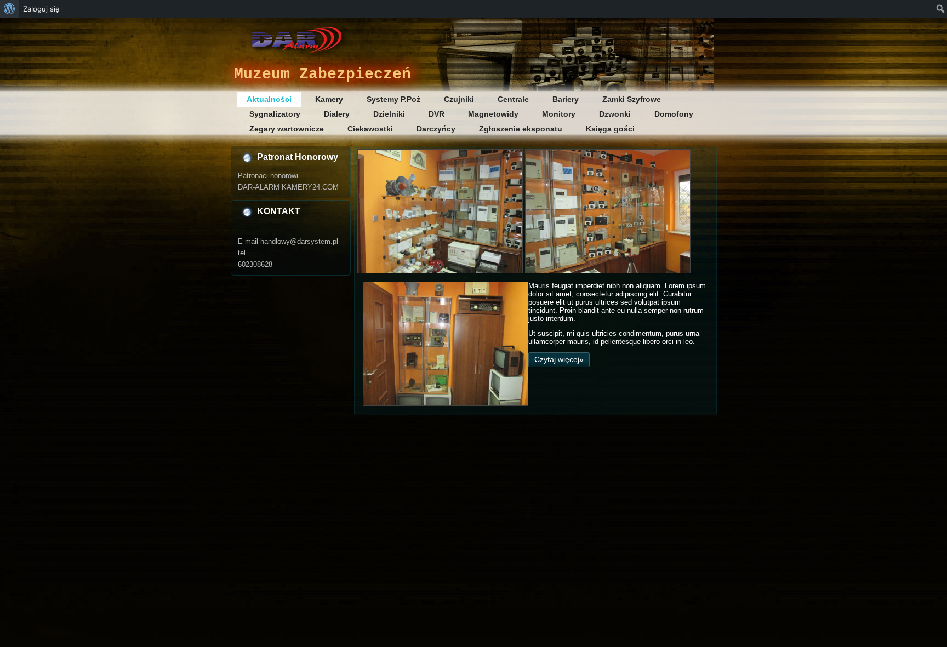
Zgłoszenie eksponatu (520, 128)
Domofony (673, 114)
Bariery (565, 99)
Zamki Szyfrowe (631, 99)
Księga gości (610, 128)
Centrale (513, 99)
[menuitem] (9, 9)
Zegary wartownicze (286, 128)
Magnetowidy (493, 114)
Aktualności (269, 99)
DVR (436, 114)
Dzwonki (615, 114)
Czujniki (459, 99)
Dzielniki (389, 114)
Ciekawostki (370, 128)
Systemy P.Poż (393, 99)
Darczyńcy (436, 128)
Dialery (337, 114)
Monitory (558, 114)
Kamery (329, 99)
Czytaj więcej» (559, 359)
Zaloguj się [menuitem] (41, 8)
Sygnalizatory (274, 114)
